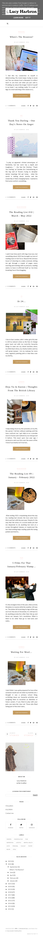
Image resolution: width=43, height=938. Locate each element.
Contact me (10, 813)
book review (21, 207)
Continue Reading (21, 95)
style (14, 849)
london (21, 381)
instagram (32, 827)
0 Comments (11, 197)
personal (21, 32)
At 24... (21, 301)
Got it (27, 18)
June (11, 872)
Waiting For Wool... (21, 652)
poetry (30, 846)
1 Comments (11, 105)
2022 (10, 864)
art (21, 115)
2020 (10, 886)
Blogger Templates (15, 931)
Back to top (31, 934)
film (21, 557)
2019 (10, 889)
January (12, 881)
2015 (10, 900)
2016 (10, 898)
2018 (10, 892)
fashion (9, 839)
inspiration (10, 842)
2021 (10, 884)
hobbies (21, 647)
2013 (10, 906)
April (11, 875)
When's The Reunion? (21, 37)
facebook (10, 827)
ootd (8, 846)
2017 (10, 895)
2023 (10, 861)
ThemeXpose (23, 928)
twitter (21, 827)
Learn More (18, 18)
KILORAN (9, 809)
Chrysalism (9, 806)
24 (21, 296)
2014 (10, 903)
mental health (28, 842)
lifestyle (18, 842)
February (13, 878)
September (13, 867)
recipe (8, 849)
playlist (23, 846)
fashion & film (18, 839)
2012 (10, 909)
